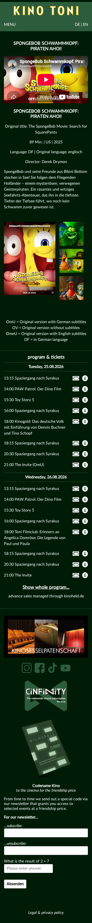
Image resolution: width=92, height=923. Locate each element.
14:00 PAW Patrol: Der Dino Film (32, 389)
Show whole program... (46, 587)
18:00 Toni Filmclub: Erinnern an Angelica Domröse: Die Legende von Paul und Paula (35, 538)
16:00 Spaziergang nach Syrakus (31, 411)
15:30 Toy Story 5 (19, 400)
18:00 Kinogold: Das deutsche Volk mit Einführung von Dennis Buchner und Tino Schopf (35, 427)
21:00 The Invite (18, 575)
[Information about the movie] (85, 379)
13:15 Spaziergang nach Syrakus (31, 378)
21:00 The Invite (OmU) (24, 465)
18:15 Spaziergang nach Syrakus (31, 443)
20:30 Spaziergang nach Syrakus (31, 454)
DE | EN (81, 25)
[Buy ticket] (74, 379)
